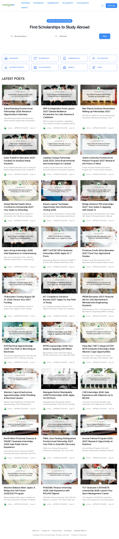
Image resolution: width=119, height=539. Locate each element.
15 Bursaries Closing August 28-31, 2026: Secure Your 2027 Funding (19, 300)
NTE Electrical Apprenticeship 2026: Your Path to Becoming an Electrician (20, 349)
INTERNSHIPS (38, 3)
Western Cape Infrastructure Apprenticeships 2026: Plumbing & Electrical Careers (19, 395)
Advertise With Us (80, 531)
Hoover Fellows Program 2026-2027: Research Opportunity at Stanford (97, 441)
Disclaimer (68, 531)
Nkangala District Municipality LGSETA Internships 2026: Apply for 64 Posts (58, 395)
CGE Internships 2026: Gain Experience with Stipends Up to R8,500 (97, 395)
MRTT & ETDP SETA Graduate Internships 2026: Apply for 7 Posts (58, 253)
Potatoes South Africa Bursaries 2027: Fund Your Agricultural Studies (98, 253)
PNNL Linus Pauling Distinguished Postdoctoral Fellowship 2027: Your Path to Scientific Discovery (59, 441)
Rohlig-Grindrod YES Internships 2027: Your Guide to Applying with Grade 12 (98, 207)
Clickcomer (83, 535)
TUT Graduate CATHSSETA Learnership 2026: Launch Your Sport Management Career (97, 491)
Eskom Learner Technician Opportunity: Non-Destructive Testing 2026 (57, 207)
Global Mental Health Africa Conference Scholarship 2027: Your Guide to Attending (19, 207)
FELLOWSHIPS (67, 3)
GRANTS (24, 8)
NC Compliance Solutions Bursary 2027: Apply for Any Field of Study (59, 300)
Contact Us (45, 531)
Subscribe (111, 5)
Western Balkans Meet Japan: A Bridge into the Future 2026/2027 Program (19, 491)
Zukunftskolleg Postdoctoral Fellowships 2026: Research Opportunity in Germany (18, 111)
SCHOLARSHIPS (82, 3)
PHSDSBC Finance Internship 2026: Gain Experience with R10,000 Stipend (57, 491)
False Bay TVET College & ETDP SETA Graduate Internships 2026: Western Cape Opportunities (98, 349)
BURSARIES (25, 3)
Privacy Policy (57, 531)
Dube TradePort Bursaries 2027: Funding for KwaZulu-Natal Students (19, 161)
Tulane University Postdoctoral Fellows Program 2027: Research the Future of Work (98, 161)
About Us (35, 531)
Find (105, 36)
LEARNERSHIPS (53, 3)
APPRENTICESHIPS (21, 128)
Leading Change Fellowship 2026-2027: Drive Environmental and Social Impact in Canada (59, 161)
